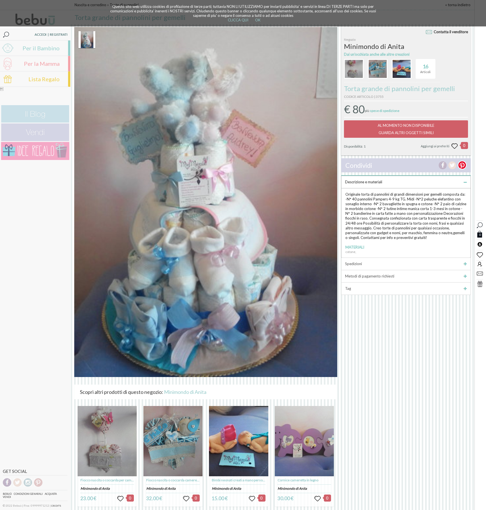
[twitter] (17, 485)
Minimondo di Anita (185, 392)
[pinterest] (38, 485)
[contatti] (479, 273)
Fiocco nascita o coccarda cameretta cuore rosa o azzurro (189, 480)
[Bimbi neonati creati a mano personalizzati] (238, 441)
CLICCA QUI (238, 20)
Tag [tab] (348, 288)
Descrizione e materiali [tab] (363, 182)
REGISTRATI (59, 34)
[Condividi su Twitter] (452, 165)
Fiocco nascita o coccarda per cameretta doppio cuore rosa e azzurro (131, 480)
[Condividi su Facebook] (442, 165)
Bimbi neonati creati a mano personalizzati (243, 480)
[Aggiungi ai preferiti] (454, 146)
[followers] (479, 263)
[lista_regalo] (479, 283)
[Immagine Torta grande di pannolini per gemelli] (86, 39)
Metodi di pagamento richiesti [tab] (369, 276)
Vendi (7, 496)
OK (257, 20)
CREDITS (56, 505)
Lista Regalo (44, 79)
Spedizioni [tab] (353, 263)
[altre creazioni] (354, 69)
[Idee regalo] (35, 159)
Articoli (425, 68)
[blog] (35, 121)
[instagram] (28, 485)
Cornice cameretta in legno (298, 480)
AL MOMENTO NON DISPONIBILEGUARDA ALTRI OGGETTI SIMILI (406, 129)
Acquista (51, 493)
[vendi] (35, 140)
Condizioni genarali (28, 493)
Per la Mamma (42, 63)
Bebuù (7, 493)
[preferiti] (479, 254)
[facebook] (7, 485)
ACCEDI (40, 34)
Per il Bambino (41, 48)
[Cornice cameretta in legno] (304, 441)
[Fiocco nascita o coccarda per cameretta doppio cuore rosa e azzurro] (107, 441)
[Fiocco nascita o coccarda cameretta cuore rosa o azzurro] (172, 441)
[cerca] (479, 224)
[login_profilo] (479, 244)
